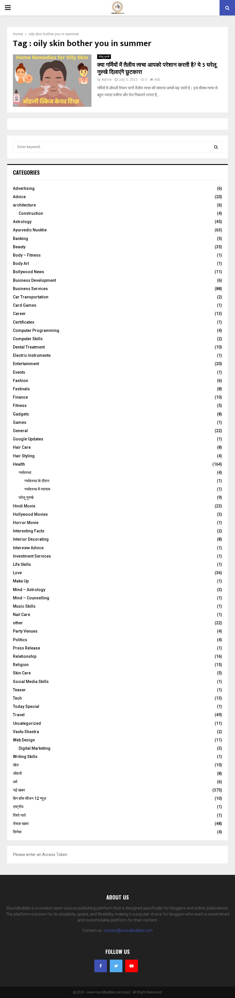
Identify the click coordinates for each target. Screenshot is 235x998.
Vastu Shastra (26, 731)
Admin (106, 80)
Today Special (26, 706)
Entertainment (26, 363)
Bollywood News (28, 271)
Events (19, 372)
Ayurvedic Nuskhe (30, 230)
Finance (20, 397)
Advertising (24, 188)
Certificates (23, 322)
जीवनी (17, 773)
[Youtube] (131, 966)
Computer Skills (28, 338)
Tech (17, 698)
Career (19, 313)
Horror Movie (25, 522)
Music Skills (24, 606)
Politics (20, 639)
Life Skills (22, 564)
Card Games (24, 305)
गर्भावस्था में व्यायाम (37, 489)
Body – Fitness (27, 255)
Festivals (21, 389)
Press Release (26, 648)
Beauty (19, 247)
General (20, 430)
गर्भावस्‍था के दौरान (36, 481)
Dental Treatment (29, 347)
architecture (24, 205)
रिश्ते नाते (19, 815)
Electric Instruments (32, 355)
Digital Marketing (34, 748)
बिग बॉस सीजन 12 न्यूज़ (29, 798)
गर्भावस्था (25, 472)
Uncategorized (27, 723)
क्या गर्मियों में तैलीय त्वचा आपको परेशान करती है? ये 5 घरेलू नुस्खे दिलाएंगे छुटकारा (156, 68)
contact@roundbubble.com (128, 930)
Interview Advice (28, 548)
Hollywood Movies (30, 514)
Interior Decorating (31, 539)
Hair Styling (24, 456)
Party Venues (25, 631)
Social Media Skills (31, 681)
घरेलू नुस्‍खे (104, 56)
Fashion (20, 380)
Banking (20, 238)
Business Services (30, 288)
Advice (19, 196)
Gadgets (21, 414)
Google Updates (28, 439)
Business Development (34, 280)
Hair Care (22, 447)
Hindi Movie (24, 506)
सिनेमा (17, 832)
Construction (31, 213)
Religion (21, 664)
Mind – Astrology (29, 589)
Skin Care (22, 673)
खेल (16, 765)
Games (19, 422)
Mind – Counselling (31, 598)
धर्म (15, 781)
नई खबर (19, 790)
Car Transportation (30, 297)
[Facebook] (100, 966)
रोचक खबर (21, 823)
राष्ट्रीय (18, 806)
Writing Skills (25, 756)
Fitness (20, 405)
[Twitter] (116, 966)
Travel (19, 714)
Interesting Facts (28, 531)
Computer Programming (36, 330)
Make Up (21, 581)
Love (17, 572)
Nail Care (21, 614)
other (18, 623)
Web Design (24, 740)
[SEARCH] (216, 147)
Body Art (21, 263)
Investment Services (32, 556)
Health (19, 464)
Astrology (22, 221)
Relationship (24, 656)
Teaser (19, 690)
